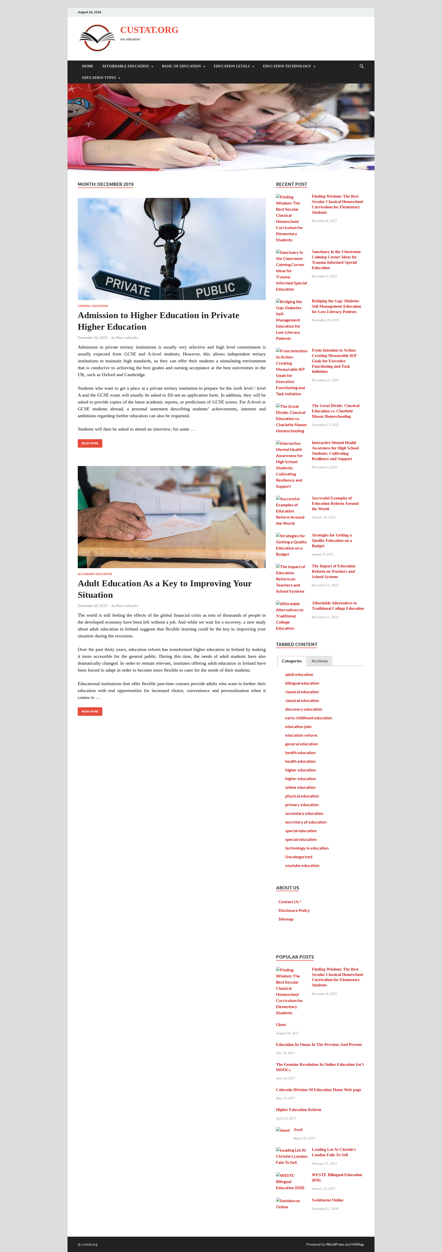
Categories (292, 660)
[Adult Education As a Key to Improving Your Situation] (172, 517)
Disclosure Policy (294, 910)
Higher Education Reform (298, 1109)
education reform (301, 735)
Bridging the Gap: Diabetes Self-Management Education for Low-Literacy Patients (336, 306)
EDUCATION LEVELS (232, 66)
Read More (88, 442)
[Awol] (283, 1130)
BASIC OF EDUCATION (181, 66)
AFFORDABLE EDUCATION (125, 66)
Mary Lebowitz (127, 338)
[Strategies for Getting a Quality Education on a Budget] (292, 535)
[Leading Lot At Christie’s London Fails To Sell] (292, 1150)
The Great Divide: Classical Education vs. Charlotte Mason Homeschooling (335, 411)
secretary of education (306, 821)
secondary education (95, 574)
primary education (302, 804)
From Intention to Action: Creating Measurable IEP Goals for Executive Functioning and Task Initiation (334, 361)
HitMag (357, 1244)
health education (300, 752)
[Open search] (362, 66)
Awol (297, 1129)
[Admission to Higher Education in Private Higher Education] (172, 249)
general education (93, 306)
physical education (302, 795)
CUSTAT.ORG (149, 30)
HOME (87, 66)
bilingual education (302, 683)
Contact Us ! (290, 901)
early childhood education (308, 717)
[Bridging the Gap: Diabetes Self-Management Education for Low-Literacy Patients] (292, 301)
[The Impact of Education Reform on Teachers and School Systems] (292, 566)
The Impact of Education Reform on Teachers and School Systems (333, 571)
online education (300, 787)
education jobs (298, 726)
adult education (299, 674)
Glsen (281, 1024)
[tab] (292, 661)
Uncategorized (298, 856)
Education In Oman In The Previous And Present (319, 1044)
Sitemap (286, 918)
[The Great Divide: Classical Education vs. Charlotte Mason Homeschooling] (292, 406)
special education (301, 830)
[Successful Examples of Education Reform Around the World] (292, 498)
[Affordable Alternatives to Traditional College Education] (292, 603)
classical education (302, 691)
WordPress (335, 1244)
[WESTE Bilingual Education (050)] (292, 1175)
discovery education (303, 709)
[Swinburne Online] (292, 1200)
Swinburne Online (328, 1200)
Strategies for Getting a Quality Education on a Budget (332, 540)
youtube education (302, 865)
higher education (300, 769)
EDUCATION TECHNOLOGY (287, 66)
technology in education (307, 847)
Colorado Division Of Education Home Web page (318, 1090)
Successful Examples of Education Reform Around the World (335, 503)
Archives (320, 660)
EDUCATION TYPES (99, 78)
